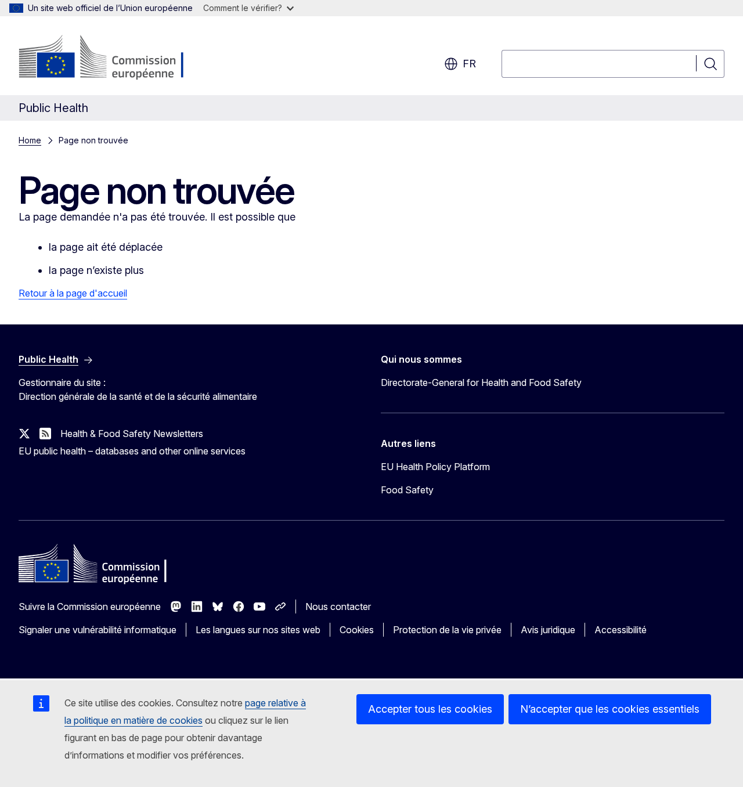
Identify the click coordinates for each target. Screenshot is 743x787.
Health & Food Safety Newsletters (131, 433)
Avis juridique (548, 630)
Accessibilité (620, 630)
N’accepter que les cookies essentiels (609, 709)
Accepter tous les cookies (430, 709)
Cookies (357, 630)
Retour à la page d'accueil (73, 293)
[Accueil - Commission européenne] (112, 58)
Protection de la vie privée (447, 630)
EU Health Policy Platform (435, 466)
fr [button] (469, 63)
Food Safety (407, 490)
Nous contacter (338, 606)
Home (30, 140)
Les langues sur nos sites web (258, 630)
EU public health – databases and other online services (132, 451)
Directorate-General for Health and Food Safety (481, 382)
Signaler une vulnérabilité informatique (97, 630)
